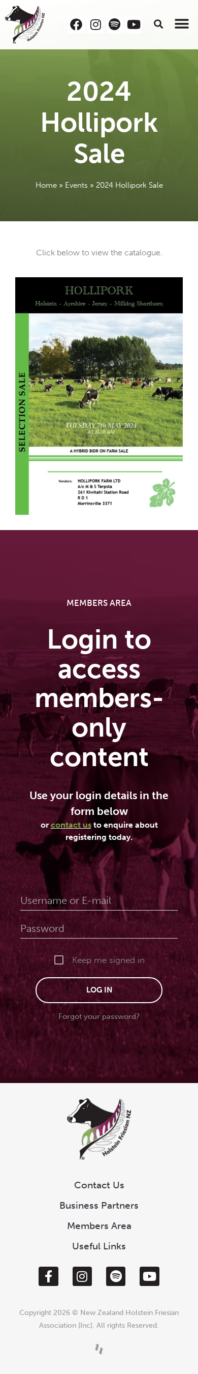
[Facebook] (76, 24)
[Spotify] (114, 24)
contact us (71, 825)
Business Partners (99, 1205)
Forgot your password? (99, 1016)
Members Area (99, 1226)
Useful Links (99, 1246)
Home (46, 185)
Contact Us (99, 1185)
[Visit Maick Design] (99, 1349)
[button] (158, 23)
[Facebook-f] (48, 1276)
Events (76, 185)
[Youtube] (133, 24)
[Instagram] (95, 24)
